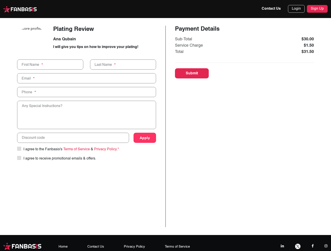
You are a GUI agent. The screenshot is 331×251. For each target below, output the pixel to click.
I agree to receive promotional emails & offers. (59, 158)
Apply (145, 137)
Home (63, 246)
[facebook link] (313, 246)
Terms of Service (76, 149)
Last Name (103, 64)
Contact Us (271, 9)
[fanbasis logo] (22, 246)
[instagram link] (326, 246)
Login (296, 9)
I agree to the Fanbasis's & (71, 149)
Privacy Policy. (106, 149)
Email (26, 78)
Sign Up (317, 9)
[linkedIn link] (282, 246)
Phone (27, 92)
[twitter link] (298, 246)
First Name (30, 64)
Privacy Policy (134, 246)
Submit (192, 73)
